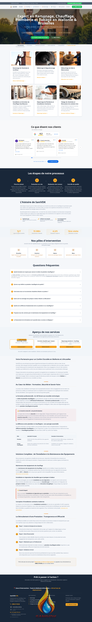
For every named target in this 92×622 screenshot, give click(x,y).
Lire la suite (17, 151)
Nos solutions (21, 45)
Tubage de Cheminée (35, 604)
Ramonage (32, 598)
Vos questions (61, 45)
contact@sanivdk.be (17, 607)
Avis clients (29, 45)
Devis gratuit (62, 6)
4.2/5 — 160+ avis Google (65, 32)
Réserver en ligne (72, 604)
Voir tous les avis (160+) (39, 161)
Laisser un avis (53, 161)
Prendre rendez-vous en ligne (75, 3)
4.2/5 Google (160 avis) (15, 612)
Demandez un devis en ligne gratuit (44, 562)
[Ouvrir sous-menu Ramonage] (49, 7)
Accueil (20, 6)
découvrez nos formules (22, 474)
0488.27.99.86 (78, 6)
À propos (49, 598)
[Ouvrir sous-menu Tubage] (57, 7)
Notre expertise (51, 45)
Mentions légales (51, 604)
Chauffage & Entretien (35, 600)
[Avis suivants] (80, 147)
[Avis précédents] (11, 147)
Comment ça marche (40, 45)
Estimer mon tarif (71, 45)
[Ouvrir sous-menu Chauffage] (31, 7)
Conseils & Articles (51, 602)
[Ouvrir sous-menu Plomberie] (40, 7)
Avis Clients (49, 600)
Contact (68, 6)
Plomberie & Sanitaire (35, 602)
